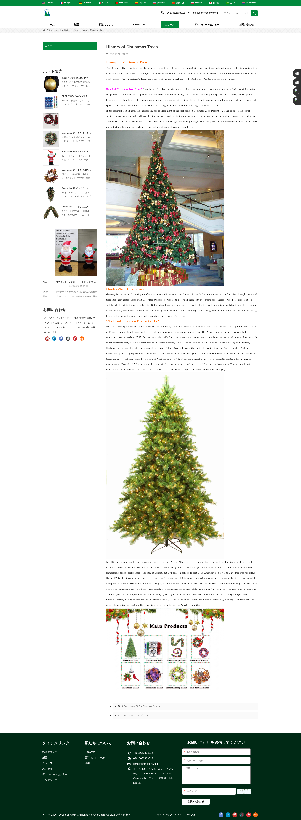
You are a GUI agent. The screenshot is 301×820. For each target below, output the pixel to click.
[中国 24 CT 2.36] (51, 102)
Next (95, 259)
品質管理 (47, 769)
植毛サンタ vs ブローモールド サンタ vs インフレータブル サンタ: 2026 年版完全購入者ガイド (70, 282)
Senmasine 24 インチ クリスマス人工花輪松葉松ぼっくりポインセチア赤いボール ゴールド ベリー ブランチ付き (77, 133)
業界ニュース (70, 30)
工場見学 (90, 752)
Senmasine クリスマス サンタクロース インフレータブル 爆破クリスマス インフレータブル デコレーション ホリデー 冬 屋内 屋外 (77, 151)
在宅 (49, 30)
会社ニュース (52, 53)
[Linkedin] (54, 338)
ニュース (170, 24)
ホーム (51, 24)
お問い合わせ (246, 24)
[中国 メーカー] (51, 120)
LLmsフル (190, 814)
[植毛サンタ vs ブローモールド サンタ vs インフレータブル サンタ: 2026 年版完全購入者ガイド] (70, 252)
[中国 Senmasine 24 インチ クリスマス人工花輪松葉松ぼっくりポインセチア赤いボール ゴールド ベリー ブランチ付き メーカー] (51, 139)
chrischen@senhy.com (205, 12)
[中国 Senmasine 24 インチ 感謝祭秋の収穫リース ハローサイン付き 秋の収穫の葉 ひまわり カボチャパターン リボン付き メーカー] (51, 176)
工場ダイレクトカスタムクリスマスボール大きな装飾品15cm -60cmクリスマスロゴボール (77, 77)
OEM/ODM (139, 24)
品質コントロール (95, 757)
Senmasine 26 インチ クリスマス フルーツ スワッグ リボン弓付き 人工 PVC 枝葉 (77, 188)
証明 (87, 763)
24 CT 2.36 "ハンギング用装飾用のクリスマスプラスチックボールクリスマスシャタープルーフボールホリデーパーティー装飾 (77, 96)
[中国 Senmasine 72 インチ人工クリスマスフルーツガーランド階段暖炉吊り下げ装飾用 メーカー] (51, 213)
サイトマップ (164, 814)
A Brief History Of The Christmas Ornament (141, 706)
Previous (44, 259)
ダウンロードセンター (206, 24)
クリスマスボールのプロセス (135, 715)
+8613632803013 (142, 758)
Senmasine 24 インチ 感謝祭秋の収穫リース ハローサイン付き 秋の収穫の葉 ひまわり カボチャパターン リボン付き (77, 170)
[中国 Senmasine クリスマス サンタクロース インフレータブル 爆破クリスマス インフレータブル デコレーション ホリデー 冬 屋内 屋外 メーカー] (51, 157)
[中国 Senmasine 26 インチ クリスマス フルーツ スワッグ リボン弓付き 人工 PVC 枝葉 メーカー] (51, 194)
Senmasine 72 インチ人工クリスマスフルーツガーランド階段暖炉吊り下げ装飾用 (77, 207)
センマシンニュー (52, 780)
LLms (178, 814)
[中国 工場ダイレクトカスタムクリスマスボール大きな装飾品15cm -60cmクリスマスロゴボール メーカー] (51, 83)
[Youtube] (47, 338)
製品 (76, 24)
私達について (106, 24)
